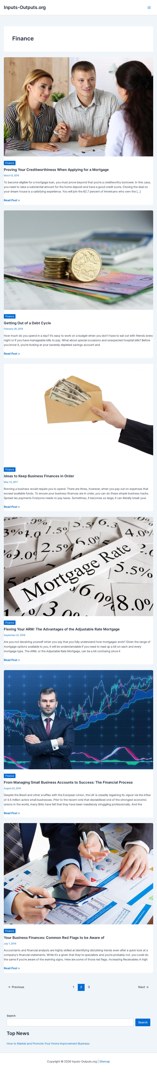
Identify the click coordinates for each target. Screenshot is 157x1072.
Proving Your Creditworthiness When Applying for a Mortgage (56, 169)
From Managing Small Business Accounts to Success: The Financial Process (68, 782)
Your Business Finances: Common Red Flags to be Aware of (54, 937)
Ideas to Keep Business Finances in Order (39, 476)
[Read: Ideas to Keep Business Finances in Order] (78, 413)
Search (11, 1015)
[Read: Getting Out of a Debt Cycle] (78, 260)
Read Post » (12, 200)
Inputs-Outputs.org (25, 7)
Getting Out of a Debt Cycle (27, 323)
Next (143, 987)
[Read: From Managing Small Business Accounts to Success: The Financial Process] (78, 719)
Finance (9, 163)
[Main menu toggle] (149, 8)
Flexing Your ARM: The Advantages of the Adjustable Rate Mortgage (62, 629)
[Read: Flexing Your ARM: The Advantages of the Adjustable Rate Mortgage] (78, 566)
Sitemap (104, 1061)
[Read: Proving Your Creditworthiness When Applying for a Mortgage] (78, 106)
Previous (16, 987)
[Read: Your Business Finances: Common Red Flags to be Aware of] (78, 873)
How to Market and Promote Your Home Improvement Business (48, 1043)
